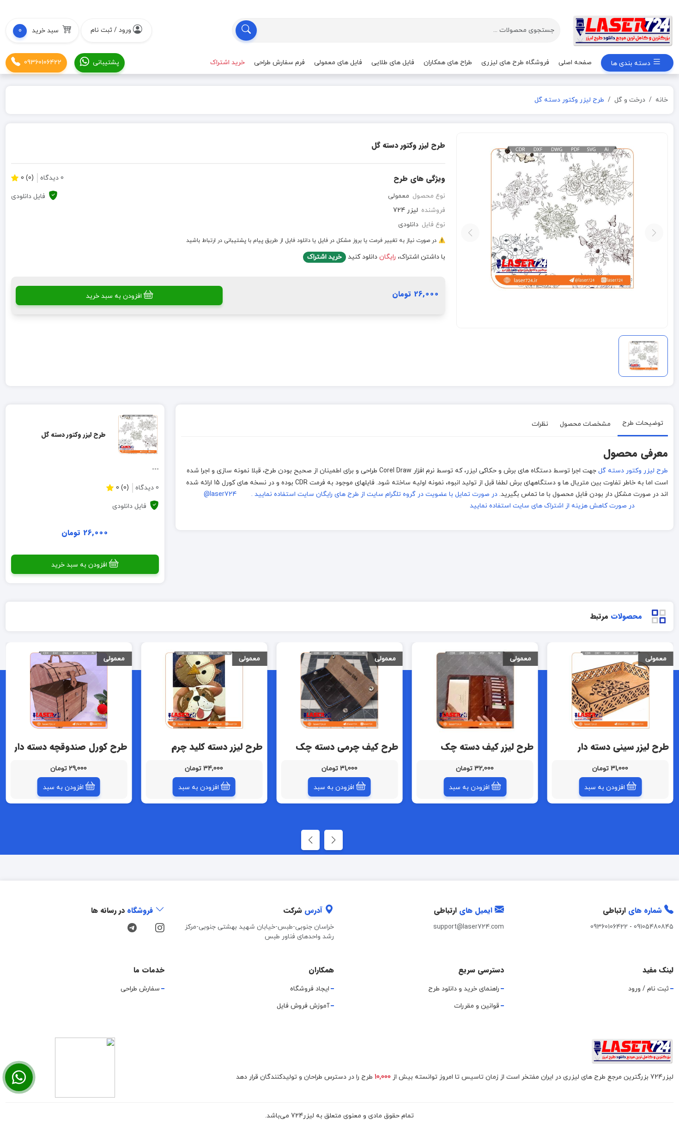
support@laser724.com (468, 927)
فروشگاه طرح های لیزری (515, 62)
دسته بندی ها (631, 63)
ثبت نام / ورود (648, 988)
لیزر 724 (405, 210)
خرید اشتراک (324, 257)
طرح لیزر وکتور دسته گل (633, 470)
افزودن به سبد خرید (114, 296)
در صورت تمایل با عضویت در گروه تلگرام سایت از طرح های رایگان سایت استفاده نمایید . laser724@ (350, 494)
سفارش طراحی (140, 988)
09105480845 (653, 927)
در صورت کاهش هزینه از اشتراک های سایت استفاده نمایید (552, 505)
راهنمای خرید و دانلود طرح (463, 988)
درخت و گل (629, 100)
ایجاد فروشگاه (309, 988)
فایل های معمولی (338, 62)
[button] (42, 30)
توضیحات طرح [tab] (642, 423)
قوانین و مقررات (476, 1006)
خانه (661, 100)
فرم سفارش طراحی (279, 62)
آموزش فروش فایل (303, 1006)
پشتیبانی (106, 62)
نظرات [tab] (540, 424)
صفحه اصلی (575, 62)
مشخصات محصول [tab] (585, 424)
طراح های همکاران (448, 62)
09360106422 (42, 62)
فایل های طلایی (392, 62)
